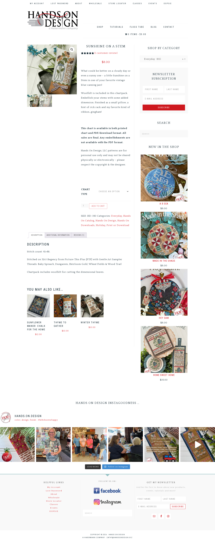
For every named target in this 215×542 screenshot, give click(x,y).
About (53, 494)
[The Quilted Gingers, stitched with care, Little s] (17, 444)
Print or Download (118, 225)
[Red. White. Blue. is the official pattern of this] (197, 444)
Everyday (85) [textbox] (162, 59)
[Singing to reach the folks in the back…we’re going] (161, 444)
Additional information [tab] (58, 235)
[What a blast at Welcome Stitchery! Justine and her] (89, 444)
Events (54, 508)
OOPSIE (53, 511)
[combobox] (164, 58)
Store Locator (54, 501)
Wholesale (54, 498)
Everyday (116, 216)
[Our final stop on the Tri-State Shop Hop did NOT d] (53, 444)
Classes (54, 504)
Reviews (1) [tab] (79, 235)
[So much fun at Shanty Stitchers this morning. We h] (125, 444)
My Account (53, 487)
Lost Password (54, 491)
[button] (71, 49)
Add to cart (98, 206)
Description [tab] (36, 235)
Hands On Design (52, 20)
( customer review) (106, 53)
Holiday (100, 225)
